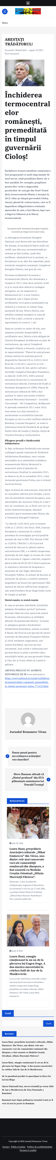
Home (5, 22)
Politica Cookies (18, 1146)
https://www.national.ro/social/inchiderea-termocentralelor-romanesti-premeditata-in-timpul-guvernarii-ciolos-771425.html (27, 682)
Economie (9, 50)
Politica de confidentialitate (39, 1146)
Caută (8, 1013)
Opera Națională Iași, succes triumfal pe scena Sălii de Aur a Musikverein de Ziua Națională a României (28, 1090)
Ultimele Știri (21, 50)
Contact (6, 1146)
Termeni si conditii (28, 1150)
